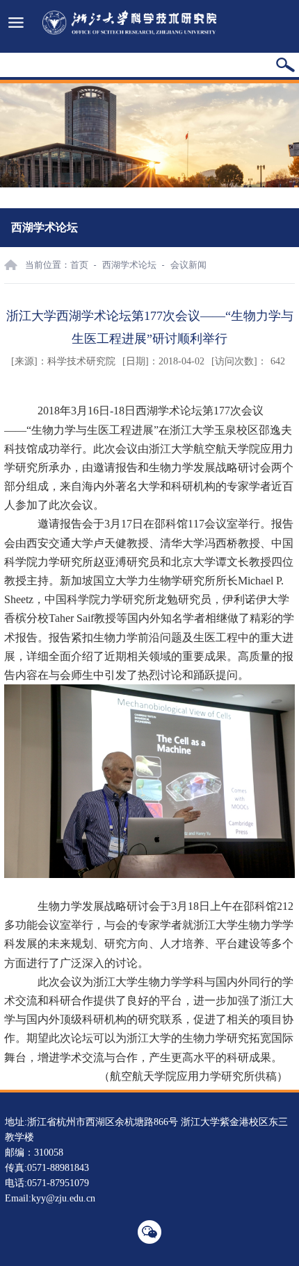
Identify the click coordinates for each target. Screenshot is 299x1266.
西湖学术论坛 (129, 265)
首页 (79, 265)
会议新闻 (188, 265)
